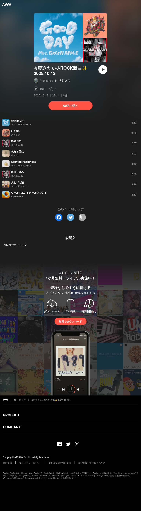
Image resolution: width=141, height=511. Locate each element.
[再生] (102, 69)
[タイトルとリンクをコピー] (82, 217)
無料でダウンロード (70, 321)
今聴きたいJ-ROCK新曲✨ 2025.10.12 (50, 400)
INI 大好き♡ (63, 80)
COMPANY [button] (12, 427)
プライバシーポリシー (30, 462)
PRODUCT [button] (11, 415)
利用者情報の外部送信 (60, 462)
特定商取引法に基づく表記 (91, 462)
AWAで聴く (70, 105)
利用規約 (7, 462)
